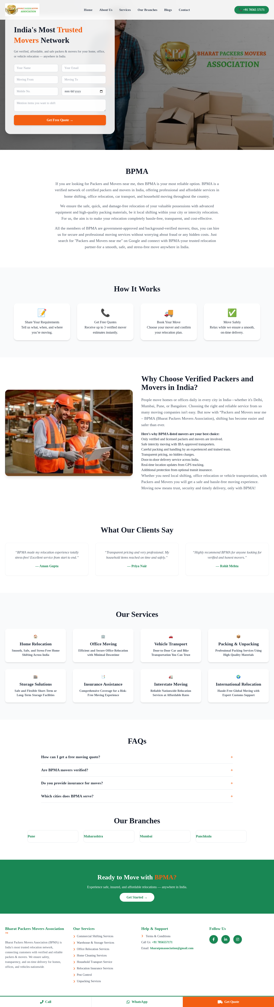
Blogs (168, 10)
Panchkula (203, 836)
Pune (31, 836)
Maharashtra (93, 836)
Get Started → (137, 897)
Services (125, 10)
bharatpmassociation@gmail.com (171, 948)
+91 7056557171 (162, 942)
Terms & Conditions (157, 936)
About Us (105, 10)
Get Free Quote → (60, 120)
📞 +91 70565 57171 (252, 9)
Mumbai (146, 836)
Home (88, 10)
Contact (184, 10)
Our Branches (147, 10)
